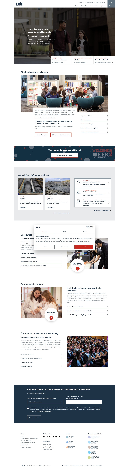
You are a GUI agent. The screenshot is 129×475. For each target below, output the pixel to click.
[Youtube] (53, 436)
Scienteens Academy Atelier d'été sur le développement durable (94, 185)
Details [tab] (64, 231)
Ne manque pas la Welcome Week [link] (64, 155)
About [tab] (84, 231)
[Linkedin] (47, 436)
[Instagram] (50, 436)
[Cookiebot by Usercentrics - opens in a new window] (87, 227)
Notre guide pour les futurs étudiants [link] (61, 135)
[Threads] (56, 436)
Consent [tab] (44, 231)
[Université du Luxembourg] (19, 4)
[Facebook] (44, 436)
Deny (45, 246)
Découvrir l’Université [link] (41, 135)
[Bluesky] (59, 436)
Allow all (84, 246)
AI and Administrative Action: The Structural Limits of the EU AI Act (94, 194)
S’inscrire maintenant (34, 418)
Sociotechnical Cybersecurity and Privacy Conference (93, 204)
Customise (63, 246)
